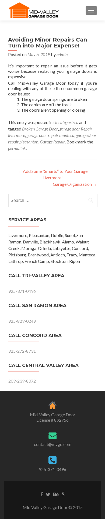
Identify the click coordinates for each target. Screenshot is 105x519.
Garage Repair (52, 141)
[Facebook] (41, 494)
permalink (17, 148)
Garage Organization (75, 184)
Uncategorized (65, 122)
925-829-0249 (22, 321)
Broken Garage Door (40, 128)
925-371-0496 (22, 291)
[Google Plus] (63, 494)
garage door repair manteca (50, 135)
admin (62, 54)
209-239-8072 (22, 380)
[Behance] (56, 494)
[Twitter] (48, 494)
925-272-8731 (22, 350)
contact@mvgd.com (52, 444)
